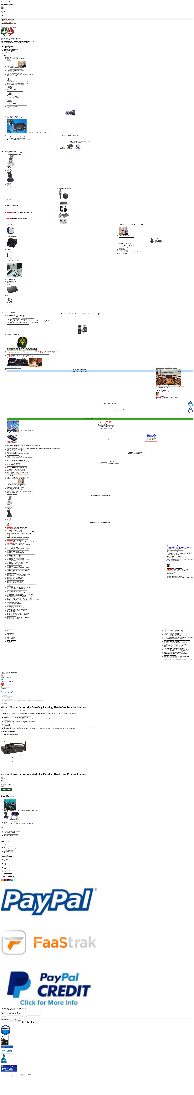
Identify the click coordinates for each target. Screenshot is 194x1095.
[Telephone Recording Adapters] (14, 276)
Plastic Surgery (10, 633)
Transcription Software (78, 149)
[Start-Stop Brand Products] (2, 676)
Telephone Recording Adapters (14, 260)
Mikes (8, 295)
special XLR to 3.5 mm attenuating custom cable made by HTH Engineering (26, 728)
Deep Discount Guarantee (10, 832)
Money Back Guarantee (9, 846)
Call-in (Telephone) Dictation (17, 527)
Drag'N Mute (17, 463)
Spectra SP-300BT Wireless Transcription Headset (19, 617)
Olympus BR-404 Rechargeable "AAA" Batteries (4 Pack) (21, 554)
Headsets (62, 148)
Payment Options (7, 876)
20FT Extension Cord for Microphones (173, 657)
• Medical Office (122, 249)
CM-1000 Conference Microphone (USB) (174, 631)
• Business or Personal (123, 250)
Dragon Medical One (172, 553)
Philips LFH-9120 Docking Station (15, 577)
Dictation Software (11, 224)
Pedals (8, 284)
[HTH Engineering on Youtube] (7, 692)
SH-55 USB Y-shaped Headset (14, 611)
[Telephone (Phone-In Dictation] (63, 217)
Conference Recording (10, 312)
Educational (9, 642)
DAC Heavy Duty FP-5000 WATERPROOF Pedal (19, 587)
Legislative (9, 641)
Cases (8, 306)
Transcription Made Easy (114, 463)
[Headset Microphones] (9, 258)
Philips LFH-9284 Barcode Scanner (15, 580)
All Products (104, 462)
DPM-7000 (9, 169)
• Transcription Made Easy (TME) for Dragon (20, 139)
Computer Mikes (67, 188)
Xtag (25, 451)
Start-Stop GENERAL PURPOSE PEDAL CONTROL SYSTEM (23, 599)
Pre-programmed (26, 544)
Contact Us (6, 18)
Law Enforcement (11, 637)
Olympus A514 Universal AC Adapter (16, 551)
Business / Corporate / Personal (14, 73)
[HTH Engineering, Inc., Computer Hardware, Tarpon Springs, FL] (4, 1059)
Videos (2, 685)
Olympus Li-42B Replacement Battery (16, 560)
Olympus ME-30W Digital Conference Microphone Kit (177, 640)
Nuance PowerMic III (12, 446)
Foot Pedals (70, 148)
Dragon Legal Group (187, 552)
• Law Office (121, 248)
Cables (8, 311)
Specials (6, 836)
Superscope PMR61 (30, 541)
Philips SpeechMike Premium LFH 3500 (173, 645)
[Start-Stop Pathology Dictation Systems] (63, 223)
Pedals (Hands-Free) (26, 533)
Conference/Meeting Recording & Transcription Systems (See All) (82, 314)
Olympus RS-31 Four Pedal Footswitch (16, 595)
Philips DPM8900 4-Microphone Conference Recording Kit (24, 322)
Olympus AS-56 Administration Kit (15, 552)
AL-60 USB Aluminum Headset (14, 603)
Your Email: (24, 1016)
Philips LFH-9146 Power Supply (15, 578)
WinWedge (18, 544)
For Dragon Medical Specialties (151, 441)
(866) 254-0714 (4, 39)
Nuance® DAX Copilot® (7, 681)
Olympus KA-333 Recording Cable (15, 558)
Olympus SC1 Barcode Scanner (14, 565)
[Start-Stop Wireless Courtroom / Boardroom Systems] (24, 367)
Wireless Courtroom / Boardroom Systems (18, 355)
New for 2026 (4, 673)
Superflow (26, 474)
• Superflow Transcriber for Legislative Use (79, 141)
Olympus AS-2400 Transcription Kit (13, 97)
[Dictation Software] (10, 234)
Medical (9, 630)
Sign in (5, 835)
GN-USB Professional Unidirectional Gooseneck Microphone (178, 637)
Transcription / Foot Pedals (11, 57)
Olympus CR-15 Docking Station (15, 556)
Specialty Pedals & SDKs (16, 543)
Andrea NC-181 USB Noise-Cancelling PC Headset (176, 651)
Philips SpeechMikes (12, 452)
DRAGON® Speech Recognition (13, 368)
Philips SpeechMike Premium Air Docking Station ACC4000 (21, 584)
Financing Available (5, 2)
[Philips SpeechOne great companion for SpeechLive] (10, 81)
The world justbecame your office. (106, 422)
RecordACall (7, 870)
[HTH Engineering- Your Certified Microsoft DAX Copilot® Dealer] (9, 1071)
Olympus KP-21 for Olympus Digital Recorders (18, 559)
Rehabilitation (10, 634)
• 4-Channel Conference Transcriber (17, 136)
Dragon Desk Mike (142, 452)
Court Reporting (160, 396)
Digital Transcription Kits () (16, 84)
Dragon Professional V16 (110, 403)
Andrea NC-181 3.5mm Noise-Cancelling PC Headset (177, 649)
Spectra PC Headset (11, 616)
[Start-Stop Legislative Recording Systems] (168, 384)
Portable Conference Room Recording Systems (18, 324)
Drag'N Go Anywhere (113, 461)
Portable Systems (16, 539)
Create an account (13, 835)
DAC (5, 866)
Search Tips (13, 23)
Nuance (5, 863)
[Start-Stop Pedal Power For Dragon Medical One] (12, 443)
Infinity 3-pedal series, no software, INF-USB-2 (18, 592)
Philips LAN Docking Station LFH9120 (16, 575)
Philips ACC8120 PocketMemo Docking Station (18, 574)
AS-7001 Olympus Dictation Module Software (18, 548)
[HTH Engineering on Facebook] (4, 692)
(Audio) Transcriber (17, 466)
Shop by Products (8, 696)
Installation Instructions (9, 734)
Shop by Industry (9, 629)
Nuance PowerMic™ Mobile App (26, 430)
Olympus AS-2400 (21, 469)
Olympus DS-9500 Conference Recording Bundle (22, 318)
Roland (5, 871)
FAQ (5, 16)
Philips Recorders (11, 282)
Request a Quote (5, 689)
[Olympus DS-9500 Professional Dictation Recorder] (9, 517)
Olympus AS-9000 (11, 469)
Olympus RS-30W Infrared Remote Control (17, 562)
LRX (5, 869)
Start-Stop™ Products (6, 677)
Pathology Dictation (11, 640)
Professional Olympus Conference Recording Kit (21, 319)
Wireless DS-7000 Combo (13, 571)
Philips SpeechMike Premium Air (15, 451)
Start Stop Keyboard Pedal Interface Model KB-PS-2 (19, 598)
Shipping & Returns (8, 851)
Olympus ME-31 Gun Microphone (172, 641)
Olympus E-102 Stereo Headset (14, 606)
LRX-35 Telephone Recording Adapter (173, 638)
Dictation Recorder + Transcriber (17, 67)
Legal (8, 636)
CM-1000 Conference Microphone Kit (173, 633)
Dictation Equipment (12, 494)
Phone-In (20, 474)
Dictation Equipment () (14, 152)
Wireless (22, 541)
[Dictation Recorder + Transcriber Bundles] (123, 234)
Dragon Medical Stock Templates (175, 550)
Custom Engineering (8, 850)
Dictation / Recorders (10, 151)
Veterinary (9, 631)
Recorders (9, 539)
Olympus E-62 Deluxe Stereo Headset (16, 607)
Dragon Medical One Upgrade (185, 553)
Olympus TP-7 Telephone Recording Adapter (17, 567)
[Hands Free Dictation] (64, 204)
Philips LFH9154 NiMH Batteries (15, 582)
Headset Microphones (180, 577)
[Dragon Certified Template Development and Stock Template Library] (151, 439)
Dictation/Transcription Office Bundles (16, 478)
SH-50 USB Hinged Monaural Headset (16, 610)
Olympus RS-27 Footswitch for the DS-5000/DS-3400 (20, 594)
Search (2, 20)
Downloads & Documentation (11, 848)
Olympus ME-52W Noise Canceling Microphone (175, 642)
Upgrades (169, 548)
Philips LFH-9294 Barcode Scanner (15, 581)
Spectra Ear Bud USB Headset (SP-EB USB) (18, 613)
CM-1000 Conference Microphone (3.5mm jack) (175, 630)
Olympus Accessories (172, 574)
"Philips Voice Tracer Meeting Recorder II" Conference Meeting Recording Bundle (30, 321)
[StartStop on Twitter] (2, 692)
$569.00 (5, 703)
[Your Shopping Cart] (2, 9)
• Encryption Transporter (75, 142)
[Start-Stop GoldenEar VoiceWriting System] (157, 395)
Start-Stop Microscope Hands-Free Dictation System (64, 713)
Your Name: (3, 1016)
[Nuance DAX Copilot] (2, 680)
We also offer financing (9, 1009)
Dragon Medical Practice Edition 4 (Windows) (179, 547)
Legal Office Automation (13, 71)
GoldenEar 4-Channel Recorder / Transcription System (20, 335)
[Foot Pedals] (12, 293)
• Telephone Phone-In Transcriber (17, 138)
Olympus (15, 530)
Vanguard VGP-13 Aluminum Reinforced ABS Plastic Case (178, 656)
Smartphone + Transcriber (16, 69)
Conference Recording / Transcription (20, 537)
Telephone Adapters (11, 533)
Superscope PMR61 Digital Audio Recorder (20, 316)
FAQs (5, 847)
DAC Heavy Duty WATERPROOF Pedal (17, 590)
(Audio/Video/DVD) (17, 467)
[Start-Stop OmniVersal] (17, 132)
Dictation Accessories (12, 236)
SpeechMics (59, 188)
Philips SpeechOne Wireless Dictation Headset (18, 83)
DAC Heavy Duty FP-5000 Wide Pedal (16, 588)
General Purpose (11, 544)
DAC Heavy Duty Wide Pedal (14, 591)
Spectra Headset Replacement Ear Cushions (17, 614)
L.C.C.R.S (15, 541)
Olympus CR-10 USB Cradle (14, 555)
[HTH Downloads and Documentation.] (5, 687)
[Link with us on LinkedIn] (11, 692)
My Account (7, 853)
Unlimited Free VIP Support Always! (12, 831)
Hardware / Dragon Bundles (180, 548)
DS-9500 (9, 184)
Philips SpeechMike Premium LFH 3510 (173, 646)
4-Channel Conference (12, 474)
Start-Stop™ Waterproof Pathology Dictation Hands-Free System (26, 713)
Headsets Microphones (33, 531)
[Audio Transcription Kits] (70, 115)
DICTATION (7, 697)
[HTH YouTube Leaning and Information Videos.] (2, 684)
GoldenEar (9, 541)
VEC (5, 864)
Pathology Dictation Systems (17, 528)
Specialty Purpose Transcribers (17, 472)
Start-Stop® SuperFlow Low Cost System (177, 572)
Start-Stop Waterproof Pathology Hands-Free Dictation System (19, 810)
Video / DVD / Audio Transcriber (14, 117)
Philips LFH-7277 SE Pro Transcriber (16, 470)
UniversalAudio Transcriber (12, 107)
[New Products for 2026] (9, 672)
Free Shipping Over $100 (7, 4)
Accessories (159, 399)
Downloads (3, 688)
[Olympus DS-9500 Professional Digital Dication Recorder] (10, 182)
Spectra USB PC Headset (13, 618)
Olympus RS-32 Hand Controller (15, 563)
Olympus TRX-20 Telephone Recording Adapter (18, 569)
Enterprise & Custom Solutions (11, 834)
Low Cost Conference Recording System (48, 351)
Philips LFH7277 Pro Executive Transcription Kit (17, 104)
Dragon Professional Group (173, 552)
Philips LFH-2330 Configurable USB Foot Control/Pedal (20, 596)
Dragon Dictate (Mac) (175, 556)
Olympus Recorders (11, 281)
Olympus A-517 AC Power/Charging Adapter (18, 550)
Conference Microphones (13, 334)
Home (5, 15)
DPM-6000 (9, 170)
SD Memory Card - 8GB (170, 655)
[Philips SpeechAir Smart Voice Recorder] (10, 165)
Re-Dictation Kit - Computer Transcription (17, 609)
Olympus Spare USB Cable (13, 566)
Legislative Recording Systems (166, 368)
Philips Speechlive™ (12, 75)
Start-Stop (6, 862)
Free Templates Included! (106, 428)
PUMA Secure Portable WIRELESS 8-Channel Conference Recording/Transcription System (28, 354)
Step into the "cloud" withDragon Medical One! (106, 425)
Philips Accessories (182, 574)
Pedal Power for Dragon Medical (22, 461)
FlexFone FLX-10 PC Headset (14, 605)
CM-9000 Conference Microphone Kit (173, 634)
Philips (20, 530)
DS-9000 (9, 185)
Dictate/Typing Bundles (124, 235)
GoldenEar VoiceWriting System (167, 397)
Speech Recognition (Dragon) (174, 545)
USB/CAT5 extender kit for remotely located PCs (18, 570)
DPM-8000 (9, 167)
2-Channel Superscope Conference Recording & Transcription (22, 356)
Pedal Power (178, 559)
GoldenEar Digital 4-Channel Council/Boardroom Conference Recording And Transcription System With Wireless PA (33, 352)
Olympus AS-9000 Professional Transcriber (15, 90)
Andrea (5, 867)
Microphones (24, 539)
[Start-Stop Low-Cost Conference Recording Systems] (83, 333)
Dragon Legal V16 (119, 410)
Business (9, 644)
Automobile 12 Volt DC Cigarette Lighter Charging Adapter (178, 659)
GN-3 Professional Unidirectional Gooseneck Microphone (178, 636)
